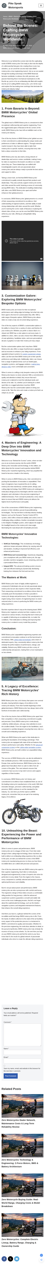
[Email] (16, 1258)
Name (6, 1048)
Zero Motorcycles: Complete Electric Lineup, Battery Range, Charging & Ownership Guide (20, 1242)
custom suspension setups (31, 354)
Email (6, 1057)
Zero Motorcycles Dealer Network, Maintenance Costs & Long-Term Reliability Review (18, 1123)
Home (5, 16)
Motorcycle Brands (13, 48)
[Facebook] (4, 1258)
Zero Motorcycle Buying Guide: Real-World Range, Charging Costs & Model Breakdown (21, 1202)
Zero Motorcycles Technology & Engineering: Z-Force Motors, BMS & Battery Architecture (20, 1163)
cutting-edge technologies (22, 640)
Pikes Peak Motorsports (13, 45)
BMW (10, 16)
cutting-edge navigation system (30, 747)
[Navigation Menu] (41, 5)
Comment (8, 1022)
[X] (10, 1258)
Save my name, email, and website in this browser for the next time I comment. (22, 1070)
